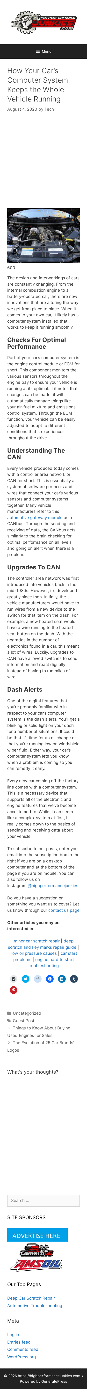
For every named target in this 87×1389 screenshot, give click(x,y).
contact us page (64, 910)
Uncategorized (27, 1013)
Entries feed (19, 1342)
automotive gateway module (35, 517)
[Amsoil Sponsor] (37, 1270)
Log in (13, 1334)
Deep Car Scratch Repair (31, 1298)
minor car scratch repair (37, 941)
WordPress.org (21, 1356)
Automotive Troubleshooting (34, 1305)
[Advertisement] (43, 164)
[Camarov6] (37, 1255)
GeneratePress (54, 1381)
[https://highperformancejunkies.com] (43, 21)
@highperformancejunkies (53, 885)
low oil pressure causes (34, 953)
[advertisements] (37, 1240)
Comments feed (22, 1349)
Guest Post (23, 1020)
